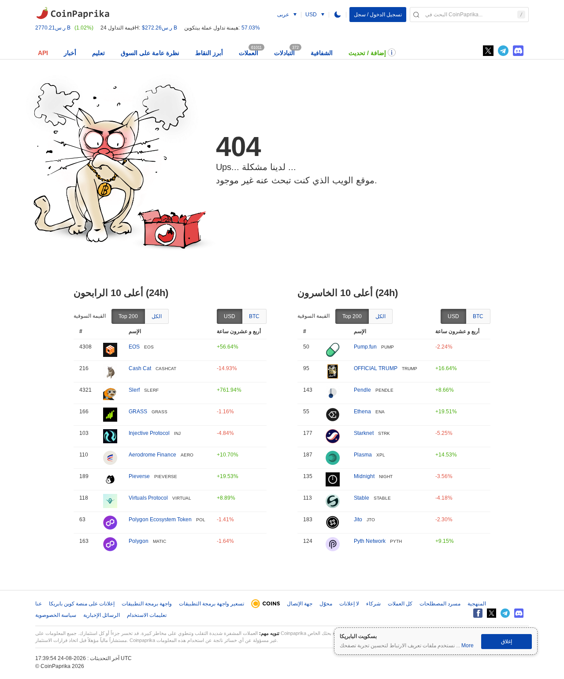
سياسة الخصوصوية (55, 615)
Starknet (364, 433)
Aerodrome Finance (152, 455)
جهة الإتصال (299, 604)
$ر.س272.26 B (159, 28)
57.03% (250, 28)
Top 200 (128, 316)
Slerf (134, 390)
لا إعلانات (349, 604)
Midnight (364, 476)
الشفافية (322, 52)
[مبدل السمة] (337, 14)
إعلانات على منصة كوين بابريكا (82, 604)
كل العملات (400, 604)
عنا (38, 604)
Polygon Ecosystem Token (160, 519)
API (43, 52)
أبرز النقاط (209, 52)
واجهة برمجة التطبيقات (147, 604)
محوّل (325, 604)
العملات (248, 52)
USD (229, 316)
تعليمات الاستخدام (147, 615)
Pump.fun (365, 347)
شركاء (373, 604)
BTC (254, 316)
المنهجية (477, 604)
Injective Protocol (149, 433)
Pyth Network (370, 541)
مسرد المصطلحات (439, 604)
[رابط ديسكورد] (518, 50)
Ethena (362, 411)
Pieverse (139, 476)
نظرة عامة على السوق (150, 52)
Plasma (363, 455)
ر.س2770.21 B (52, 28)
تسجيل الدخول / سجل (378, 14)
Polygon (138, 541)
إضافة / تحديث (367, 52)
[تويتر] (488, 50)
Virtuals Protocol (148, 498)
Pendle (362, 390)
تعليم (98, 52)
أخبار (70, 52)
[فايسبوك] (477, 613)
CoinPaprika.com (72, 13)
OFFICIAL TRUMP (375, 368)
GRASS (138, 411)
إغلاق (506, 641)
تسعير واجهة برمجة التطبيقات (211, 604)
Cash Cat (140, 368)
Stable (361, 498)
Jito (358, 519)
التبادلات (284, 52)
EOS (134, 347)
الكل (157, 316)
